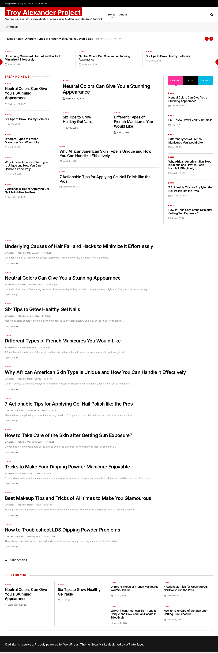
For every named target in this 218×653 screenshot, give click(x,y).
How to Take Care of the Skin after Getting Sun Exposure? (190, 211)
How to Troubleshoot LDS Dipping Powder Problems (62, 530)
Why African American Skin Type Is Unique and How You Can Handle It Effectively (105, 153)
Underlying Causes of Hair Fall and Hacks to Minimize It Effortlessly (33, 57)
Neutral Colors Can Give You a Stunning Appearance (26, 93)
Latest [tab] (191, 81)
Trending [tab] (175, 81)
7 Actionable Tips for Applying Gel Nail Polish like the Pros (105, 179)
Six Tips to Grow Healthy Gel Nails (168, 56)
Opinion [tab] (205, 81)
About (123, 14)
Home (111, 14)
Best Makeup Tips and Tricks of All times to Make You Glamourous (78, 498)
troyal (120, 39)
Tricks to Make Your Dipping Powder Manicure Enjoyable (67, 467)
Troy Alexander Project (43, 12)
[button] (207, 39)
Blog (9, 52)
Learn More (10, 263)
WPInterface (134, 644)
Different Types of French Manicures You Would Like (59, 38)
